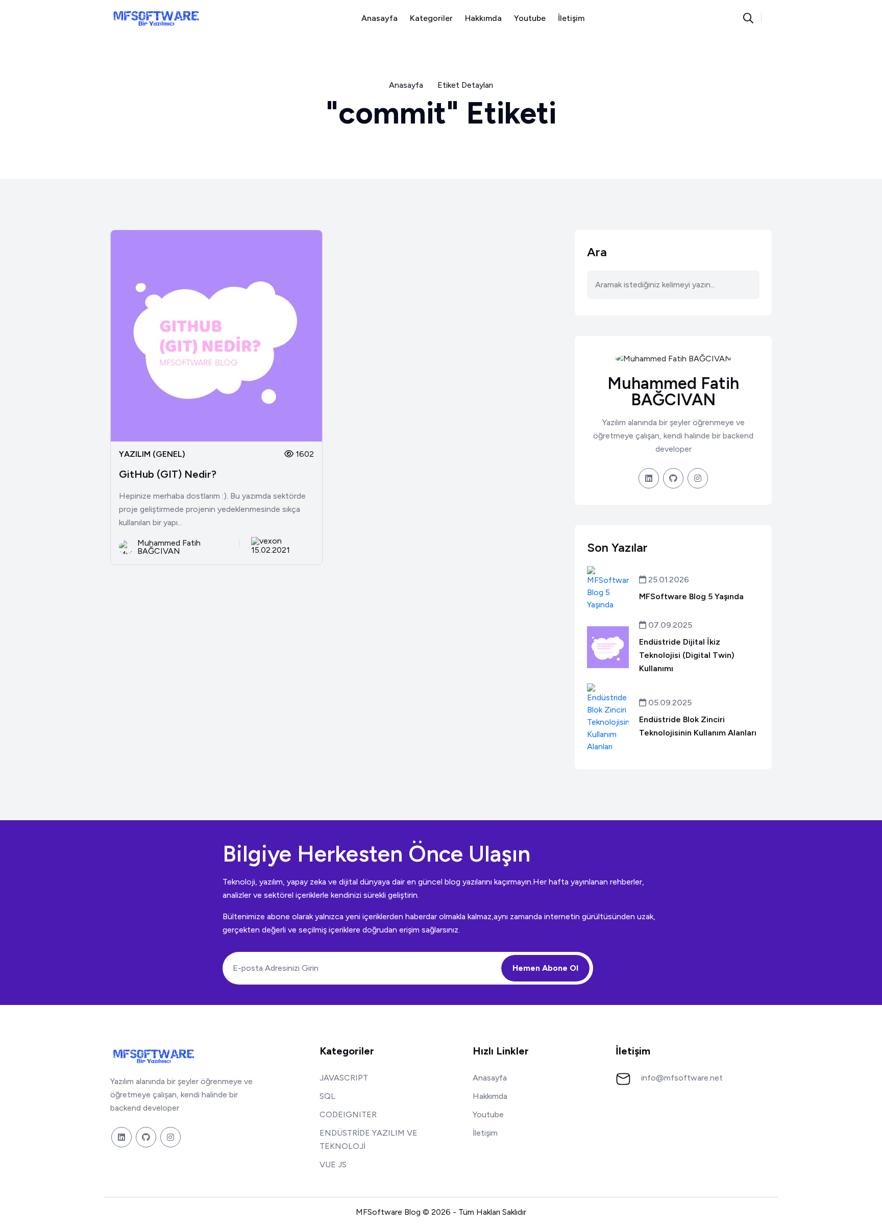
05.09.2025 (669, 702)
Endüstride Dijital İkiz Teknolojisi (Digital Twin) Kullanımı (686, 655)
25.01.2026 (667, 579)
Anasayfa (379, 18)
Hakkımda (483, 18)
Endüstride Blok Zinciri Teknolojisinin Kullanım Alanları (697, 726)
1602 (303, 454)
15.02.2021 (270, 549)
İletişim (571, 18)
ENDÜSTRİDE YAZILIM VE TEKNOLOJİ (369, 1139)
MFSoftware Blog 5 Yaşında (691, 596)
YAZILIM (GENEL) (152, 454)
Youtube (530, 18)
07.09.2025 (669, 625)
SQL (327, 1096)
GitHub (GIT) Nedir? (167, 474)
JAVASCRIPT (344, 1078)
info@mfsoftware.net (682, 1078)
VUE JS (333, 1164)
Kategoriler (431, 18)
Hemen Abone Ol (545, 968)
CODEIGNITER (348, 1114)
